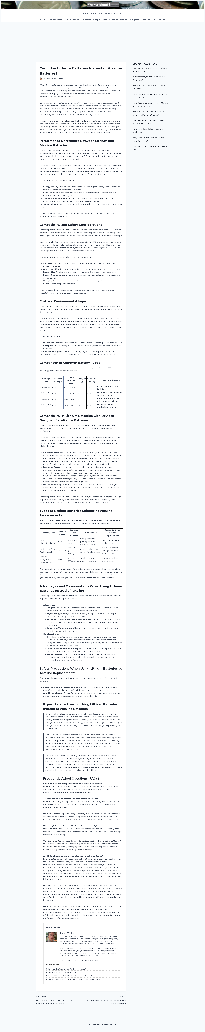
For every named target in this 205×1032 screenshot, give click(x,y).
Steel (42, 20)
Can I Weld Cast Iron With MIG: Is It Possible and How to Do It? (71, 976)
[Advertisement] (102, 38)
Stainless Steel (55, 20)
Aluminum (86, 20)
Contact (118, 13)
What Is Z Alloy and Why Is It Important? (63, 972)
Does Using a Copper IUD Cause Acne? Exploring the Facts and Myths (54, 1000)
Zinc (154, 20)
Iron (66, 20)
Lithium (123, 20)
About (94, 13)
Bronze (106, 20)
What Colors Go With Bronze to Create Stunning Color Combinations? (74, 979)
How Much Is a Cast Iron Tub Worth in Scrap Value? (67, 969)
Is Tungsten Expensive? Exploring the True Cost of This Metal (106, 1000)
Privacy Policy (105, 13)
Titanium (145, 20)
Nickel (115, 20)
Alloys (162, 20)
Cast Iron (74, 20)
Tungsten (134, 20)
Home (85, 13)
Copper (96, 20)
